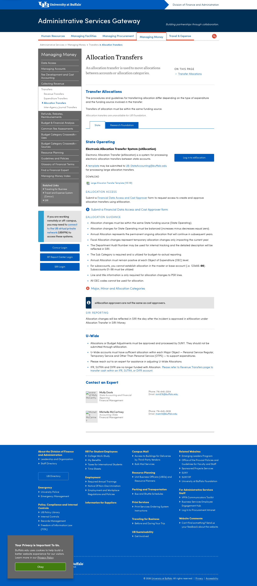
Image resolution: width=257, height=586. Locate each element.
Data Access (48, 63)
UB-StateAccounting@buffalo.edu (146, 166)
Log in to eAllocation (194, 158)
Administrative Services (52, 45)
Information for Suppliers (100, 502)
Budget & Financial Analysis (57, 123)
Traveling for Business (145, 519)
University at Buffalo (161, 579)
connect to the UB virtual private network (62, 228)
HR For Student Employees (101, 451)
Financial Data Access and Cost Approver (122, 198)
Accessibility (212, 579)
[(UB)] (103, 5)
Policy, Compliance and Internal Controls (58, 506)
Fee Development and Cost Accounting (57, 76)
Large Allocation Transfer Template (111, 183)
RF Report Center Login (60, 257)
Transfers (94, 45)
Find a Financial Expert (55, 170)
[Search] (214, 36)
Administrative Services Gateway (89, 20)
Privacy (199, 579)
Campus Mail (140, 451)
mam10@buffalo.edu (166, 414)
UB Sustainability (142, 532)
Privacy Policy (45, 557)
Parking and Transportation (149, 489)
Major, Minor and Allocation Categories (118, 288)
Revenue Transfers (54, 94)
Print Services (140, 502)
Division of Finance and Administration (196, 5)
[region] (40, 556)
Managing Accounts (53, 69)
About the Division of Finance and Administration (56, 453)
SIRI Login (60, 267)
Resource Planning (52, 152)
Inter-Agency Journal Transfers (60, 107)
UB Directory (53, 476)
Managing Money (77, 45)
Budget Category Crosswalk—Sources (59, 145)
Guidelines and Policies (55, 158)
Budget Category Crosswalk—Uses (59, 136)
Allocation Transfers (55, 102)
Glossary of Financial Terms (57, 164)
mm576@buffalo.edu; (167, 394)
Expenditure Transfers (56, 98)
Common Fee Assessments (57, 129)
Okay (40, 566)
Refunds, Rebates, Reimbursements (52, 115)
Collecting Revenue (52, 84)
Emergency (45, 487)
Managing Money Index (56, 176)
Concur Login (59, 248)
